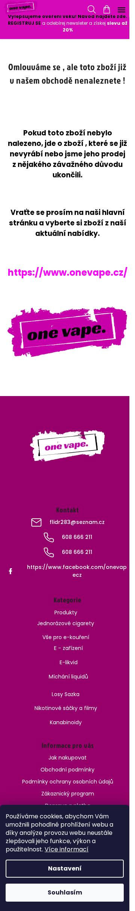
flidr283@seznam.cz (77, 522)
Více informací (66, 849)
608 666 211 (77, 537)
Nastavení (65, 868)
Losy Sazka (66, 694)
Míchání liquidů (68, 676)
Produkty (65, 612)
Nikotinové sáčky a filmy (65, 708)
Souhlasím (65, 892)
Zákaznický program (67, 793)
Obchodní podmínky (67, 769)
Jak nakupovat (67, 757)
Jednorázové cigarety (65, 623)
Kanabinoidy (66, 722)
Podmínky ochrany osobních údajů (67, 781)
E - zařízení (68, 648)
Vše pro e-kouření (65, 637)
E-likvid (69, 662)
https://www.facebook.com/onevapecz (77, 571)
